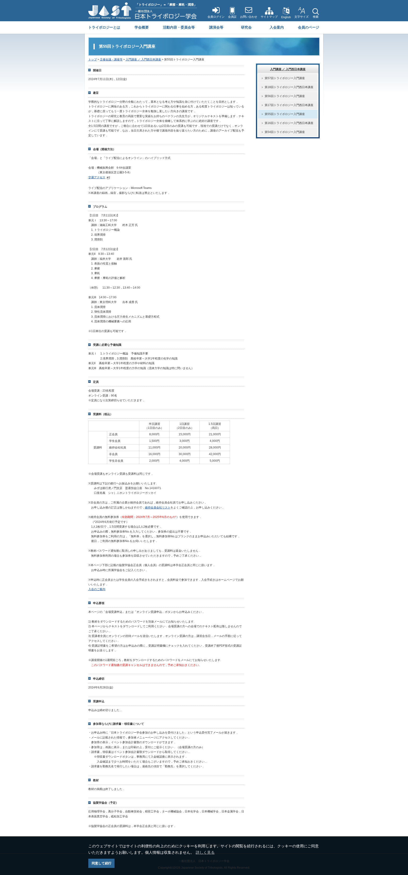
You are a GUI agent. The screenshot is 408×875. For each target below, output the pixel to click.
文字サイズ (301, 16)
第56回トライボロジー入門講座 (285, 96)
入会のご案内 (96, 589)
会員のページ (308, 27)
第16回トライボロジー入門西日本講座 (289, 123)
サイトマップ (269, 16)
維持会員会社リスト (157, 507)
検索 (316, 16)
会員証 (232, 16)
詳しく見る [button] (205, 852)
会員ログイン (216, 16)
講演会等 (216, 27)
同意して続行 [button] (101, 863)
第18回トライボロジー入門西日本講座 (289, 87)
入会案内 (277, 27)
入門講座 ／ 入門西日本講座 (143, 59)
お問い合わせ (248, 16)
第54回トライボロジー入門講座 (285, 132)
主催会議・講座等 (111, 59)
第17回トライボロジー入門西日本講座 (289, 105)
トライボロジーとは (104, 27)
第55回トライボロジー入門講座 (285, 114)
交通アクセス (96, 177)
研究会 (246, 27)
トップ (92, 59)
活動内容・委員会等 (179, 27)
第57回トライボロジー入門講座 (285, 78)
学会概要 (142, 27)
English (286, 17)
